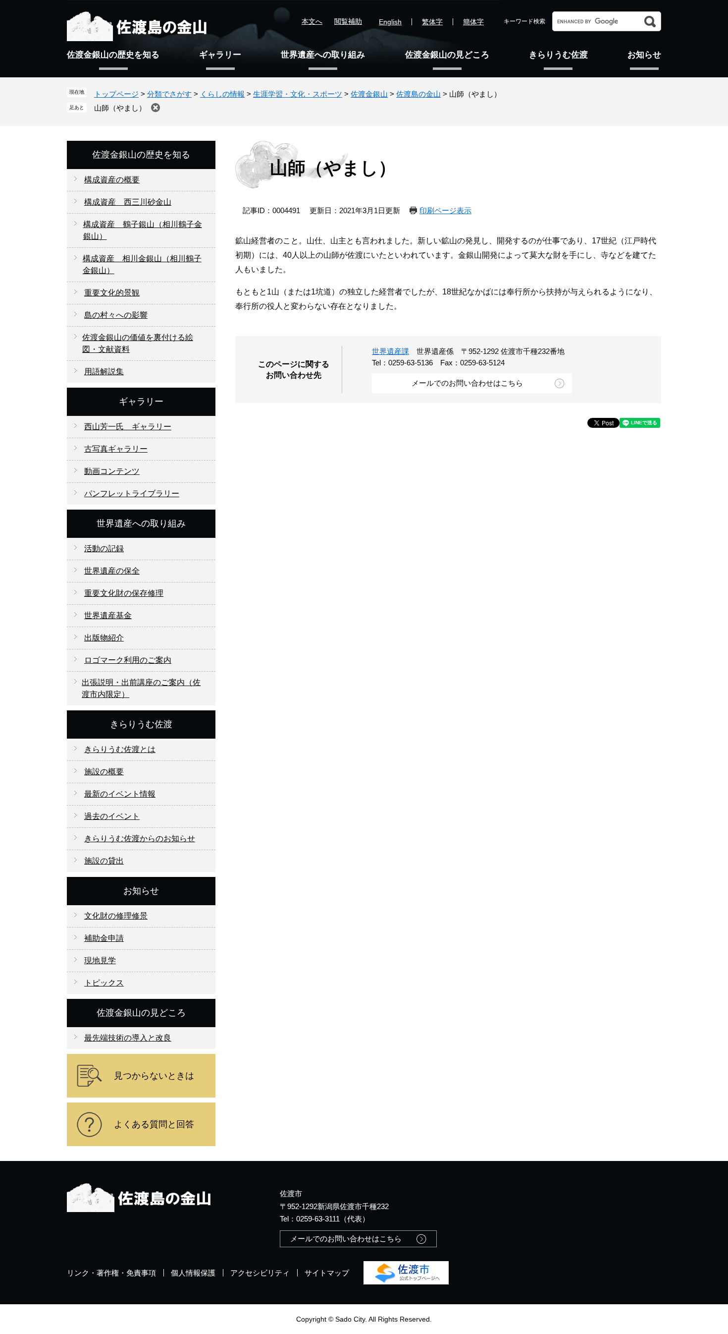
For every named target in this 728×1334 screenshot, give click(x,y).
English (390, 21)
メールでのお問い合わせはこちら (467, 383)
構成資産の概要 (112, 179)
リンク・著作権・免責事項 (111, 1273)
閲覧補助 (348, 21)
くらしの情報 (222, 94)
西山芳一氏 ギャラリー (127, 426)
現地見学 (100, 960)
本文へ (312, 21)
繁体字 (432, 21)
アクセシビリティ (260, 1273)
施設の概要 (104, 771)
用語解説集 (104, 371)
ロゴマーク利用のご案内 (127, 660)
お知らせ (644, 54)
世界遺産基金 (108, 615)
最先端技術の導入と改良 (127, 1038)
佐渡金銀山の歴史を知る (113, 54)
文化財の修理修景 (116, 916)
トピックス (104, 983)
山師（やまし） (120, 108)
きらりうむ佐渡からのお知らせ (139, 838)
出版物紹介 (104, 638)
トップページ (116, 94)
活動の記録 (104, 548)
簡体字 (473, 21)
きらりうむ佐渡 (558, 54)
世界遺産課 (390, 351)
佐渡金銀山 (369, 94)
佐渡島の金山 (418, 94)
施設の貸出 (104, 861)
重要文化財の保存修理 (123, 593)
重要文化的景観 (112, 293)
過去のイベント (112, 816)
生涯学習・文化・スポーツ (297, 94)
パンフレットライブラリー (131, 493)
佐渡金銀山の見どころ (447, 54)
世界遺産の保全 (112, 571)
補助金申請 (104, 938)
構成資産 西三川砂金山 (127, 202)
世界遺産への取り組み (323, 54)
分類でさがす (169, 94)
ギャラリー (220, 54)
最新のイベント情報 (120, 794)
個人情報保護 (193, 1273)
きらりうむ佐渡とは (120, 749)
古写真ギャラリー (116, 449)
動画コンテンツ (112, 471)
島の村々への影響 (116, 315)
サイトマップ (327, 1273)
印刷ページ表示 (445, 210)
